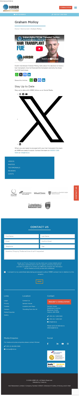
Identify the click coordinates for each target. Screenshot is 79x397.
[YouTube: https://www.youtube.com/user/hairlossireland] (26, 94)
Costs (11, 174)
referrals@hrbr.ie (52, 328)
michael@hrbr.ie (11, 349)
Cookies (6, 306)
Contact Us (26, 300)
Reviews (12, 171)
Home (17, 29)
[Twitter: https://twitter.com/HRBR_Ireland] (41, 119)
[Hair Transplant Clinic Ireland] (11, 7)
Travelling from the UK (29, 309)
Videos (11, 161)
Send (39, 281)
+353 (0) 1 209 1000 (60, 14)
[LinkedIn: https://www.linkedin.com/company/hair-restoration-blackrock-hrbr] (20, 144)
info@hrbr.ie (20, 14)
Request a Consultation (59, 302)
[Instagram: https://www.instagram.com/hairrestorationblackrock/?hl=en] (20, 94)
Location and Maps (28, 306)
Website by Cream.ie (39, 382)
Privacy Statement (30, 263)
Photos (11, 164)
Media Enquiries (9, 312)
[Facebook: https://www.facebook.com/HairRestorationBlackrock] (23, 94)
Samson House (27, 303)
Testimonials (14, 167)
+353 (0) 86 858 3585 (13, 346)
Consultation (65, 7)
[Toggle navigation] (75, 7)
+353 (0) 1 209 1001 (55, 319)
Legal (6, 300)
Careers (6, 309)
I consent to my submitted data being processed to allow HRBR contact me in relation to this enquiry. (40, 273)
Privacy (6, 303)
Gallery (6, 315)
